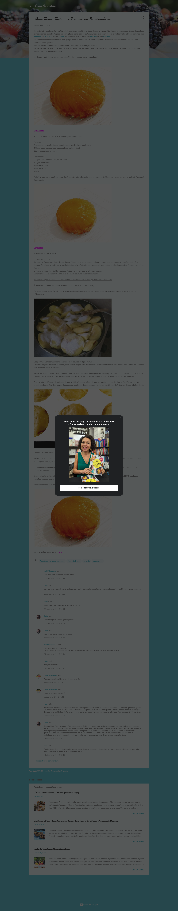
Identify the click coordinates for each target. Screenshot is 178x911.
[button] (120, 418)
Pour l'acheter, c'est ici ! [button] (89, 488)
